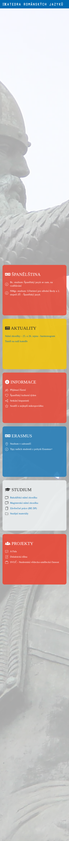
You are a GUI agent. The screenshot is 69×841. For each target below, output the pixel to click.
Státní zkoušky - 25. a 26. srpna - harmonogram (30, 336)
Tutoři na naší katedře (16, 341)
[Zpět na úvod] (34, 4)
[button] (4, 4)
